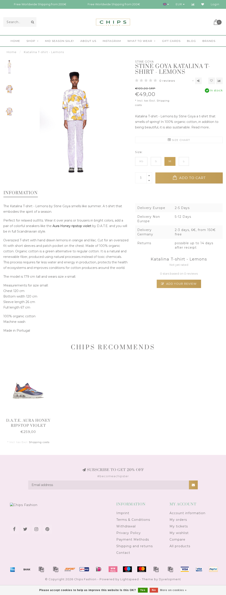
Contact (123, 553)
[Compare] (193, 4)
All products (180, 546)
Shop (30, 40)
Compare (177, 539)
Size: (139, 152)
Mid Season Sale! (59, 40)
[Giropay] (84, 569)
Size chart (180, 140)
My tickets (179, 526)
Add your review (181, 283)
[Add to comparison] (219, 81)
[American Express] (12, 569)
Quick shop (30, 419)
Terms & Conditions (133, 520)
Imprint (122, 513)
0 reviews (167, 80)
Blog (191, 40)
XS (141, 161)
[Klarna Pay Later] (113, 569)
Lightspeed (129, 579)
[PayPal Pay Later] (170, 569)
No (154, 590)
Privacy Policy (128, 533)
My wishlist (179, 533)
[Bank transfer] (26, 569)
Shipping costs (39, 442)
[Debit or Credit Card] (41, 569)
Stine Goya (144, 61)
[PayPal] (156, 569)
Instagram (112, 40)
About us (88, 40)
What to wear (139, 40)
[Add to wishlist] (211, 81)
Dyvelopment (170, 579)
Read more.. (200, 127)
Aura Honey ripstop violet (71, 226)
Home (15, 40)
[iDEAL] (98, 569)
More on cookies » (173, 590)
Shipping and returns (134, 546)
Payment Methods (132, 539)
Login (215, 4)
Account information (187, 513)
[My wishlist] (202, 4)
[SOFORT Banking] (69, 569)
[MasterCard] (141, 569)
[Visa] (184, 569)
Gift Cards (171, 40)
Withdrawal (126, 526)
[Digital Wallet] (55, 569)
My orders (178, 520)
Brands (208, 40)
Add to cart (192, 178)
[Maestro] (127, 569)
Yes (142, 590)
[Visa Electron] (199, 569)
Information (21, 193)
